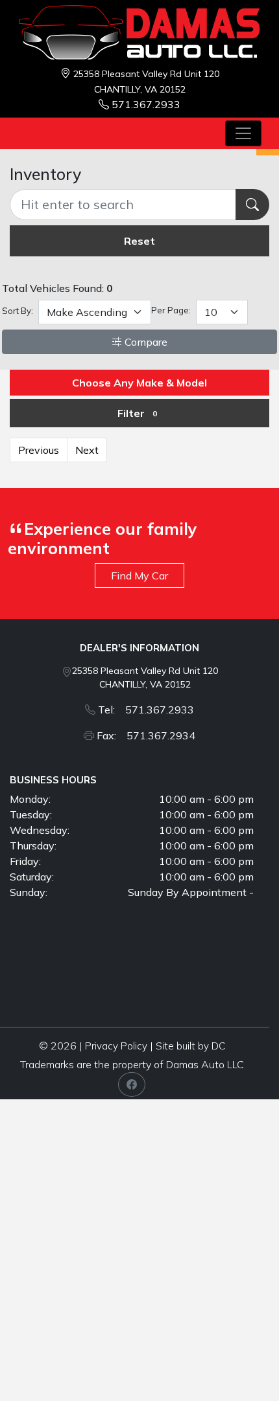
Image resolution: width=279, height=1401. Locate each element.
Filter (137, 413)
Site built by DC (190, 1046)
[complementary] (240, 1362)
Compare (144, 341)
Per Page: (171, 310)
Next (87, 449)
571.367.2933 (146, 104)
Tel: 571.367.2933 (146, 709)
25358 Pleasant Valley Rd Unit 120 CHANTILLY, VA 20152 (145, 677)
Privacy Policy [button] (116, 1046)
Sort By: (17, 311)
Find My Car (139, 575)
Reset (139, 240)
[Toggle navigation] (243, 133)
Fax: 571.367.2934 (146, 735)
